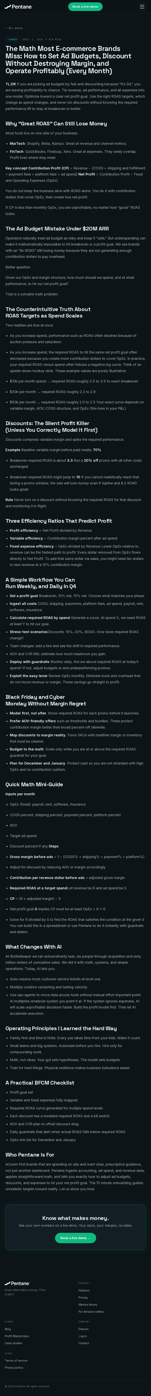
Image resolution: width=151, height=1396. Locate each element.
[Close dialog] (129, 635)
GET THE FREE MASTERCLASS (75, 729)
